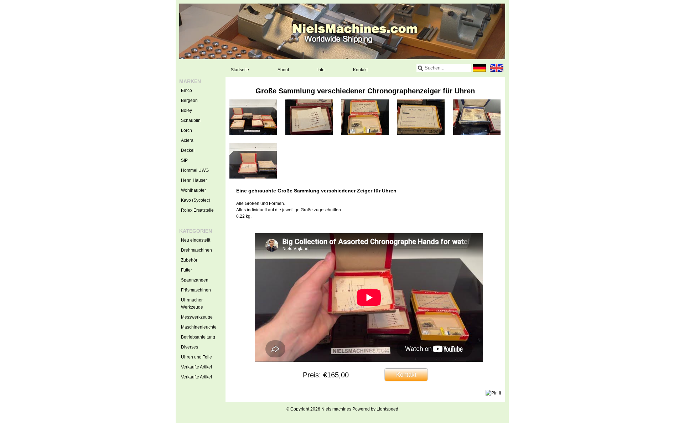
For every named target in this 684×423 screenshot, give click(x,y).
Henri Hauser (194, 180)
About (283, 69)
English (496, 68)
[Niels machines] (342, 31)
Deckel (188, 150)
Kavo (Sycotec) (195, 200)
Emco (186, 90)
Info (321, 69)
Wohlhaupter (193, 190)
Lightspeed (387, 409)
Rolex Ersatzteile (197, 210)
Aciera (187, 140)
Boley (186, 110)
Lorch (186, 130)
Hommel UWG (195, 170)
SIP (184, 160)
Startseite (240, 69)
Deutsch (479, 68)
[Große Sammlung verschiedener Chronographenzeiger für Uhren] (253, 133)
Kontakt (360, 69)
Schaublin (191, 120)
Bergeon (189, 100)
